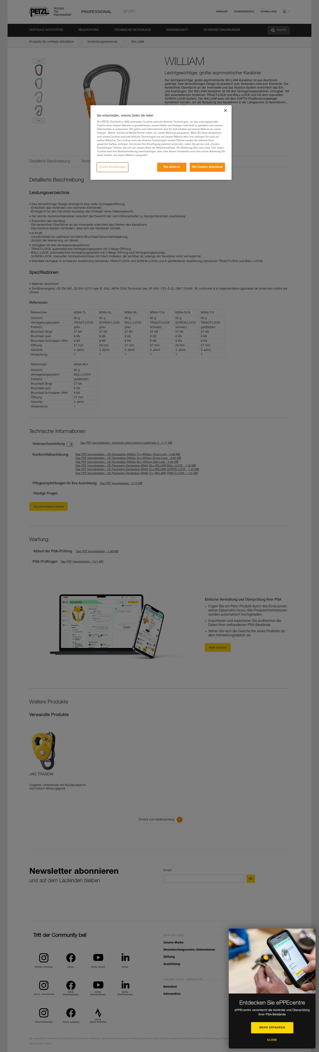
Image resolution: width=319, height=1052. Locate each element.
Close (272, 1040)
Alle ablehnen (172, 167)
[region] (161, 142)
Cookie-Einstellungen (112, 167)
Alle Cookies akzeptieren (207, 167)
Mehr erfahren (272, 1027)
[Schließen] (225, 110)
